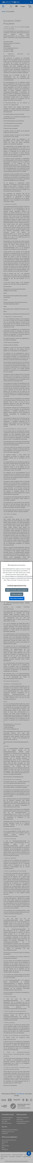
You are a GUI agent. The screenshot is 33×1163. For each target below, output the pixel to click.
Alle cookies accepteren (16, 598)
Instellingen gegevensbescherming (16, 585)
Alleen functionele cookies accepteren (16, 590)
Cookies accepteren (16, 594)
